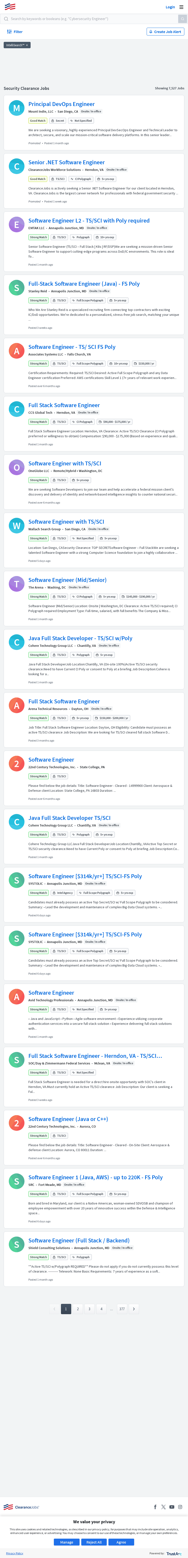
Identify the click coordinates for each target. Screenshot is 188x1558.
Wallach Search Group (44, 529)
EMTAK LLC (36, 228)
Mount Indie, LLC (40, 111)
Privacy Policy (14, 1553)
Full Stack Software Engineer (64, 405)
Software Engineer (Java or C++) (68, 1119)
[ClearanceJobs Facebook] (155, 1507)
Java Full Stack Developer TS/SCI (69, 818)
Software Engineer (51, 759)
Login (170, 6)
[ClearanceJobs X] (163, 1507)
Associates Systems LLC (45, 354)
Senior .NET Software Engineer (66, 162)
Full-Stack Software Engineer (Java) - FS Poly (84, 283)
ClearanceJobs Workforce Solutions (54, 169)
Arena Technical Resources (47, 709)
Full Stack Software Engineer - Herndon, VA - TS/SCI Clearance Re (92, 1056)
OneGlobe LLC (38, 471)
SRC (31, 1184)
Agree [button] (121, 1542)
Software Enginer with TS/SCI (64, 463)
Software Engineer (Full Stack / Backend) (79, 1240)
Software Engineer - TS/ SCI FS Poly (72, 347)
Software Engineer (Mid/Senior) (67, 580)
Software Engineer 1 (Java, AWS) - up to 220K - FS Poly (95, 1177)
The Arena (35, 587)
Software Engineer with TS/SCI (66, 521)
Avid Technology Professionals (50, 1000)
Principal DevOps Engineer (61, 104)
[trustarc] (173, 1553)
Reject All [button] (94, 1542)
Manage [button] (66, 1542)
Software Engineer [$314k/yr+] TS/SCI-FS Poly (85, 876)
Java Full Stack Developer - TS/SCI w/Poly (80, 638)
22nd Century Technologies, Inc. (52, 767)
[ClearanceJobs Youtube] (172, 1507)
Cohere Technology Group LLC (50, 645)
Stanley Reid (37, 291)
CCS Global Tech (40, 412)
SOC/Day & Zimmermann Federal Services (59, 1063)
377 (122, 1309)
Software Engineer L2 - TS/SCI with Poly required (89, 220)
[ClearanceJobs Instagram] (180, 1507)
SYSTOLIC (35, 883)
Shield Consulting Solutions (49, 1248)
